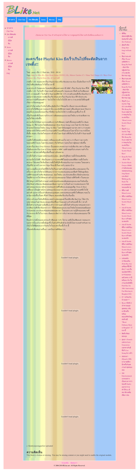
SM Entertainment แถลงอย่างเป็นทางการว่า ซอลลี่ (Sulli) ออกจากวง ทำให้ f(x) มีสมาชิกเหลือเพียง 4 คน (127, 384)
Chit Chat (21, 19)
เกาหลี (10, 37)
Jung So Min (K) (37, 75)
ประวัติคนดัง (33, 19)
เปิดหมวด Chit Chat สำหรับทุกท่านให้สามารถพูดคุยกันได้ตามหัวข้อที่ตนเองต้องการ (69, 35)
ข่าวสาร (12, 19)
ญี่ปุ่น (10, 40)
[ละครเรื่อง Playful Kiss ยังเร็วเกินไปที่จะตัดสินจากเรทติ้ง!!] (102, 93)
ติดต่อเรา (74, 463)
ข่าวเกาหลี (55, 78)
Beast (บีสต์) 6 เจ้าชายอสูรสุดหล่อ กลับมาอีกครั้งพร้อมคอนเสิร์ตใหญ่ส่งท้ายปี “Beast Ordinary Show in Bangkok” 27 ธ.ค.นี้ (127, 317)
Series (43, 19)
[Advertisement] (69, 48)
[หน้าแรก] (23, 14)
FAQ (59, 19)
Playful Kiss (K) (43, 78)
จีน (9, 43)
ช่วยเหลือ (65, 463)
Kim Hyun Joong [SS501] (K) (57, 75)
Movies (52, 19)
